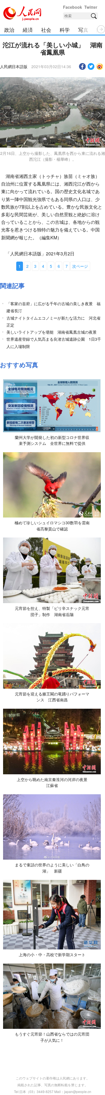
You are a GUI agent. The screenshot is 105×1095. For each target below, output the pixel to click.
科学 (65, 29)
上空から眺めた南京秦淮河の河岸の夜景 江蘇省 (54, 782)
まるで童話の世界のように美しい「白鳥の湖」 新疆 (52, 868)
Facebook (72, 7)
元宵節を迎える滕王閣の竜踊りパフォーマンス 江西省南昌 (52, 697)
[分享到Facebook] (82, 66)
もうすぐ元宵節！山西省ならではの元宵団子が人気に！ (52, 1037)
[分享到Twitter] (91, 66)
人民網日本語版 (13, 66)
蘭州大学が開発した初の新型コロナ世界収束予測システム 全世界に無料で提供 (52, 440)
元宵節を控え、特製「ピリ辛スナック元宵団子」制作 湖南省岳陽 (52, 611)
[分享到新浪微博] (99, 66)
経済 (28, 29)
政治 (9, 29)
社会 (46, 29)
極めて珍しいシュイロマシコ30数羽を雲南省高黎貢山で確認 (52, 526)
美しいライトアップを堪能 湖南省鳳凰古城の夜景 (51, 332)
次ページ (80, 266)
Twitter (90, 7)
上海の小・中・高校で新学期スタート (52, 954)
